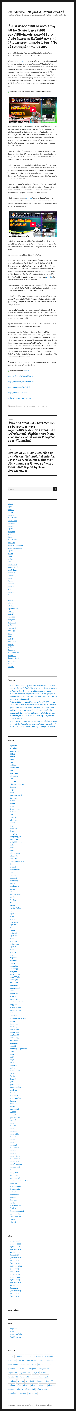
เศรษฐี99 (23, 1393)
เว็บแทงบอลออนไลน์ (17, 1211)
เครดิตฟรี (13, 1192)
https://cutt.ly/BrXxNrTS (17, 393)
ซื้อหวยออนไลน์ (13, 658)
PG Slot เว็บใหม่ (15, 908)
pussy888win (15, 977)
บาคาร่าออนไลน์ (13, 653)
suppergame (14, 1032)
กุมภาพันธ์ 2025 (15, 1291)
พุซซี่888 (13, 1112)
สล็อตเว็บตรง (12, 518)
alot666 (13, 779)
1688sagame (14, 751)
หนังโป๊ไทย (11, 543)
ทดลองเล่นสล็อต (15, 1087)
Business (13, 798)
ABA (11, 770)
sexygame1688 (15, 1007)
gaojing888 (14, 826)
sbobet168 (14, 994)
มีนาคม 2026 (14, 1255)
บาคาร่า (23, 61)
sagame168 (14, 985)
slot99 (10, 512)
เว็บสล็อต (13, 1208)
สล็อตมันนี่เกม (14, 1148)
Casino (12, 801)
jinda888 (13, 848)
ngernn (12, 889)
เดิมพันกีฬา (13, 1197)
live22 (10, 633)
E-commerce (15, 809)
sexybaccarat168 (16, 1002)
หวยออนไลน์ (12, 661)
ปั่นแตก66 (11, 650)
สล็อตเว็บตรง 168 (16, 1164)
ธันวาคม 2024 (15, 1296)
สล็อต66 (11, 515)
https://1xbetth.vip (15, 545)
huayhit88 (14, 839)
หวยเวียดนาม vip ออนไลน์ (19, 1181)
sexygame (14, 1005)
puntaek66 (14, 966)
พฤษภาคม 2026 (15, 1249)
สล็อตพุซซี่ (13, 1145)
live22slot (13, 867)
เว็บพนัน (12, 1203)
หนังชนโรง (11, 606)
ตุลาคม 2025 (14, 1269)
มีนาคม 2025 (14, 1288)
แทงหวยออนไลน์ (15, 1217)
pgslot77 (11, 647)
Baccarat (13, 787)
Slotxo (12, 1021)
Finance (13, 817)
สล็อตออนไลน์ (13, 595)
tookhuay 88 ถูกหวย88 (18, 1049)
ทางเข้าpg (13, 1090)
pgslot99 (13, 941)
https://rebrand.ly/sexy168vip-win (21, 376)
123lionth (13, 746)
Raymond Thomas (16, 406)
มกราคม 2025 (15, 1293)
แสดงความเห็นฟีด (16, 1334)
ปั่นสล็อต (13, 1101)
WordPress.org (15, 1337)
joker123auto (15, 853)
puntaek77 (14, 969)
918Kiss (13, 765)
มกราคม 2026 (15, 1260)
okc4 (11, 892)
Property (13, 958)
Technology (14, 1038)
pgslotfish (14, 947)
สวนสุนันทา (14, 1173)
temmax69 (14, 1043)
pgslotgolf (14, 950)
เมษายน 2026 (15, 1252)
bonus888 (13, 793)
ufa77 (12, 1054)
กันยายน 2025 (15, 1271)
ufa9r (12, 1060)
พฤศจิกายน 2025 (16, 1266)
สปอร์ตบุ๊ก (13, 1120)
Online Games (15, 894)
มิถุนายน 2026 (15, 1247)
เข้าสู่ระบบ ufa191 (16, 1186)
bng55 (12, 790)
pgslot (10, 529)
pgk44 (12, 927)
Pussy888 (13, 972)
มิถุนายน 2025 (15, 1280)
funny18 (13, 823)
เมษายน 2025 (14, 1285)
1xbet (12, 759)
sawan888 (14, 991)
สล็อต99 (13, 1137)
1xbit (11, 762)
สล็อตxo (11, 592)
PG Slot (12, 905)
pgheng (13, 919)
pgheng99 (12, 628)
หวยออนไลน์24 (15, 1175)
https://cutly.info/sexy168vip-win (21, 382)
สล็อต (10, 578)
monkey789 (14, 886)
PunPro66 (14, 961)
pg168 (10, 507)
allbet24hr (14, 776)
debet (12, 806)
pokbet (12, 955)
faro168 (13, 815)
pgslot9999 (14, 944)
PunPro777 (14, 963)
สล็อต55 (26, 1385)
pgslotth (13, 952)
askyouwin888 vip (17, 784)
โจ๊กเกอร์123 (12, 576)
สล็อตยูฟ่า (13, 1151)
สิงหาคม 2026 (15, 1241)
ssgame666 (14, 1029)
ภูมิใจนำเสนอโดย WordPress (43, 1405)
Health (12, 831)
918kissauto (14, 768)
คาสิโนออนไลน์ (15, 1071)
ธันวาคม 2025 (15, 1263)
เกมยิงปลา (13, 1184)
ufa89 (12, 1057)
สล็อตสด (13, 1153)
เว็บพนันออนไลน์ (15, 1206)
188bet (12, 754)
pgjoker (13, 925)
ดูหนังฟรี (11, 614)
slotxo (10, 537)
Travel (12, 1051)
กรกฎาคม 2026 (15, 1244)
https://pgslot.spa (15, 548)
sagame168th (13, 609)
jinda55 (11, 509)
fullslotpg (11, 631)
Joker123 (13, 850)
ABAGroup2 (14, 773)
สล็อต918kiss (14, 1134)
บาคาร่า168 (45, 406)
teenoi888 (14, 1040)
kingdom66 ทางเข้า (17, 861)
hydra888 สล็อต (15, 842)
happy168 (13, 828)
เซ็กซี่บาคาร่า (14, 1195)
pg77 (11, 911)
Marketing (14, 881)
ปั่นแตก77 (13, 1106)
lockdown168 (15, 870)
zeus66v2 (13, 1065)
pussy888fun (15, 974)
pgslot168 (13, 933)
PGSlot (12, 930)
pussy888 (11, 531)
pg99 (12, 914)
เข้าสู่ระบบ (13, 1329)
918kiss (10, 600)
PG (11, 903)
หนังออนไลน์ (12, 642)
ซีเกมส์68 (13, 1079)
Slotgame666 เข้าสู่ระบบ (19, 1018)
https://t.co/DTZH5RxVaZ (20, 398)
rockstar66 (14, 983)
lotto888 (13, 875)
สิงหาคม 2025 (15, 1274)
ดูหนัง (10, 636)
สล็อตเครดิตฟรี (15, 1159)
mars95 (13, 883)
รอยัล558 (13, 1115)
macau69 (13, 878)
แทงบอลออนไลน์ (15, 1214)
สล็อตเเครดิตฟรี (15, 1167)
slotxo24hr (14, 1024)
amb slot (13, 782)
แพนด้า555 (14, 1219)
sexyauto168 (14, 999)
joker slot (11, 573)
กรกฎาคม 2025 (15, 1277)
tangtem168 (14, 1035)
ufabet (12, 1062)
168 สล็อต (13, 748)
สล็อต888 (11, 523)
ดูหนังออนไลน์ (13, 567)
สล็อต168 (11, 666)
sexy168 (13, 996)
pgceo (12, 916)
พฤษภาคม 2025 (15, 1282)
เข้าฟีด (12, 1331)
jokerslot (11, 587)
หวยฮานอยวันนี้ (15, 1178)
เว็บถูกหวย (13, 1200)
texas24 (13, 1046)
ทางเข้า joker (12, 570)
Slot (11, 1013)
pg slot (10, 554)
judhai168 (13, 859)
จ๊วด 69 (12, 1073)
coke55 (12, 804)
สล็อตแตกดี (14, 1170)
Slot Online (14, 1016)
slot (9, 562)
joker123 (11, 504)
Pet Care (13, 900)
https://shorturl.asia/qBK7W (19, 387)
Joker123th (14, 856)
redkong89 (14, 980)
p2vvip (12, 897)
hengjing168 (14, 834)
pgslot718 (13, 936)
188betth (13, 757)
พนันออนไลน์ (14, 1109)
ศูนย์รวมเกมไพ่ (15, 1117)
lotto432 (13, 872)
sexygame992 (15, 1010)
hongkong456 (15, 837)
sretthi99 (13, 1027)
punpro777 (12, 655)
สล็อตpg (13, 1140)
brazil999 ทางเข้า (16, 795)
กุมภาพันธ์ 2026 (15, 1258)
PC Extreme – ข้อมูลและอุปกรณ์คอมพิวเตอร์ (36, 12)
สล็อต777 (13, 1129)
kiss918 (10, 556)
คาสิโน (12, 1068)
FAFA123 (13, 812)
